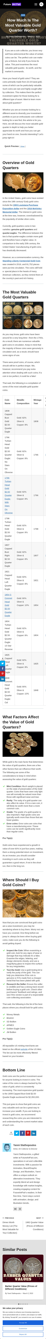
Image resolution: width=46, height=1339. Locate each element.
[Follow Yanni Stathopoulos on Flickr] (15, 1209)
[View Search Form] (41, 4)
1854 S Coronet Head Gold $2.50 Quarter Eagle (8, 605)
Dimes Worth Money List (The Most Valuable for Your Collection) (11, 1225)
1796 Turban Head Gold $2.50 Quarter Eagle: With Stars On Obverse (9, 495)
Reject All (23, 1334)
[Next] (39, 1278)
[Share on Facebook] (22, 1133)
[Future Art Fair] (12, 4)
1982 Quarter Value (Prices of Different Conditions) (34, 1224)
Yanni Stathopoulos (17, 36)
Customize (23, 1328)
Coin (23, 15)
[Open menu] (35, 4)
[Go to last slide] (7, 1278)
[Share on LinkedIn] (33, 1133)
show (22, 146)
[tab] (18, 1304)
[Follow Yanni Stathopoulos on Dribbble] (20, 1209)
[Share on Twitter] (16, 1133)
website (24, 1049)
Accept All (23, 1323)
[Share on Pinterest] (28, 1133)
